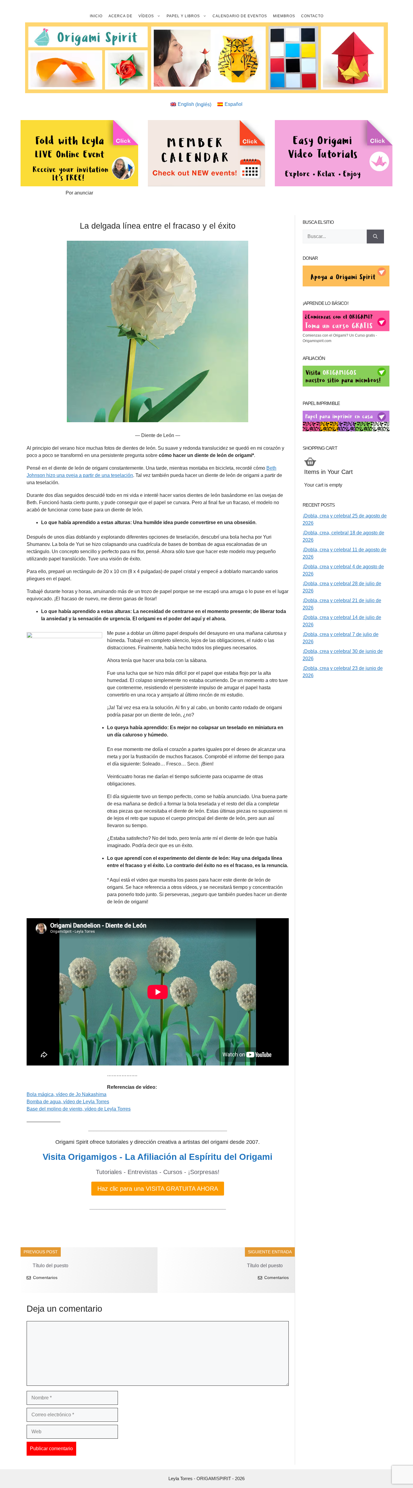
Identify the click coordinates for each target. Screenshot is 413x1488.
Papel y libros (183, 16)
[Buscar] (375, 236)
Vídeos (146, 16)
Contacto (312, 16)
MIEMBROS (284, 16)
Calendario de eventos (240, 16)
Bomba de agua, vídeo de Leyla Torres (68, 1101)
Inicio (96, 16)
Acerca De (120, 16)
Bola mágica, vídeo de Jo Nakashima (66, 1094)
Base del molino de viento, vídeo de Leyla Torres (79, 1108)
